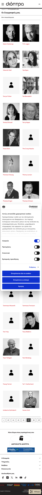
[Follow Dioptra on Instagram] (7, 477)
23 (8, 420)
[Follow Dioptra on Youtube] (20, 477)
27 (28, 420)
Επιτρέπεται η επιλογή (21, 280)
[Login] (35, 4)
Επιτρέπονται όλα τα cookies (21, 273)
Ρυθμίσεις (32, 267)
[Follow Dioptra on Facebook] (2, 477)
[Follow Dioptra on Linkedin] (16, 477)
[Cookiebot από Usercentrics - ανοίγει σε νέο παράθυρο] (31, 207)
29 (39, 420)
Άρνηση (21, 286)
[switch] (37, 247)
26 (23, 420)
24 (13, 420)
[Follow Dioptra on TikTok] (25, 477)
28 (34, 420)
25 (18, 420)
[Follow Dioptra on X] (11, 477)
